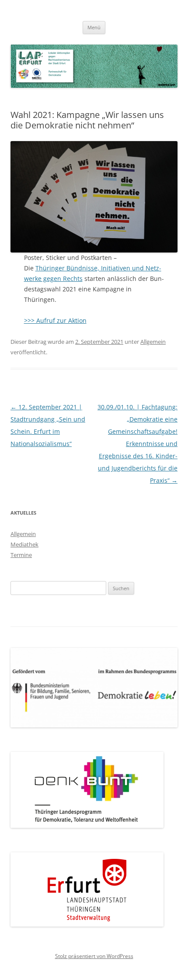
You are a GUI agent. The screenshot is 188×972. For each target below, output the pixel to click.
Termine (21, 555)
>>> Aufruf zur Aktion (55, 320)
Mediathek (24, 544)
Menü (94, 27)
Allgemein (153, 342)
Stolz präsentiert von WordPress (94, 956)
